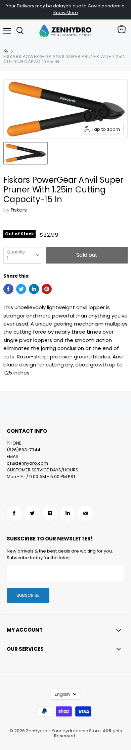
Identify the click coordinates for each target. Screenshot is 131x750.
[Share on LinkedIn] (34, 289)
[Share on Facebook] (8, 289)
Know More (65, 12)
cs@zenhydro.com (27, 463)
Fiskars (19, 209)
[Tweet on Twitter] (21, 289)
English (62, 694)
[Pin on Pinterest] (47, 289)
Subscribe (28, 595)
